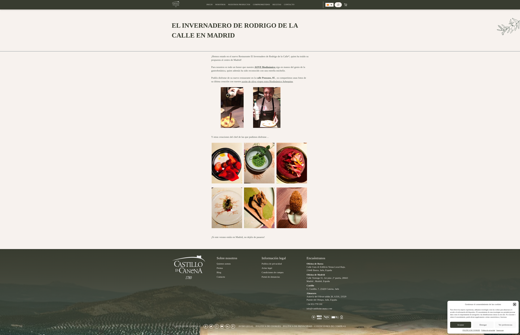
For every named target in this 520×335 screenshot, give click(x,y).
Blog (219, 272)
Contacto (289, 5)
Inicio (210, 5)
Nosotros (220, 5)
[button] (514, 304)
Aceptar (460, 325)
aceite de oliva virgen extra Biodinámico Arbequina (267, 81)
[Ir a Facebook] (206, 326)
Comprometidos (261, 5)
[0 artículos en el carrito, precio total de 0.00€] (345, 4)
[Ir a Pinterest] (233, 326)
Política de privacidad (488, 330)
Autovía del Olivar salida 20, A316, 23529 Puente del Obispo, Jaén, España (326, 296)
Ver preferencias (505, 325)
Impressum (500, 330)
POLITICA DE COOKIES (471, 330)
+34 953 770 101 (315, 304)
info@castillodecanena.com (319, 308)
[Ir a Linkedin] (227, 326)
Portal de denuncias (271, 277)
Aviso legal (267, 268)
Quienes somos (224, 264)
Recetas (277, 5)
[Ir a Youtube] (222, 326)
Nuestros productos (239, 5)
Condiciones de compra (273, 272)
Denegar (483, 325)
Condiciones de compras (330, 326)
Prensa (220, 268)
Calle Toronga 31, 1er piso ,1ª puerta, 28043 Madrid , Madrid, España (327, 278)
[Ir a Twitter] (211, 326)
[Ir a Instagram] (216, 326)
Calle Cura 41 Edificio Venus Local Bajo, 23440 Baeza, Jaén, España (326, 267)
